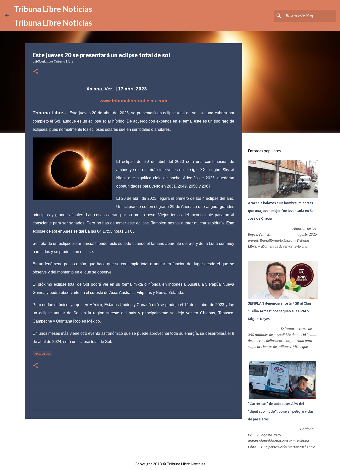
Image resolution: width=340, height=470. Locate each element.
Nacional (42, 353)
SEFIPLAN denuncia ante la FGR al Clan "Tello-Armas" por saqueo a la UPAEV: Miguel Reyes (279, 311)
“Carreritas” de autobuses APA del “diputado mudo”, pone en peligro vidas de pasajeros (280, 411)
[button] (36, 71)
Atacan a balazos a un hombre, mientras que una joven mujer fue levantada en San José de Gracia (282, 210)
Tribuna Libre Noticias (53, 9)
